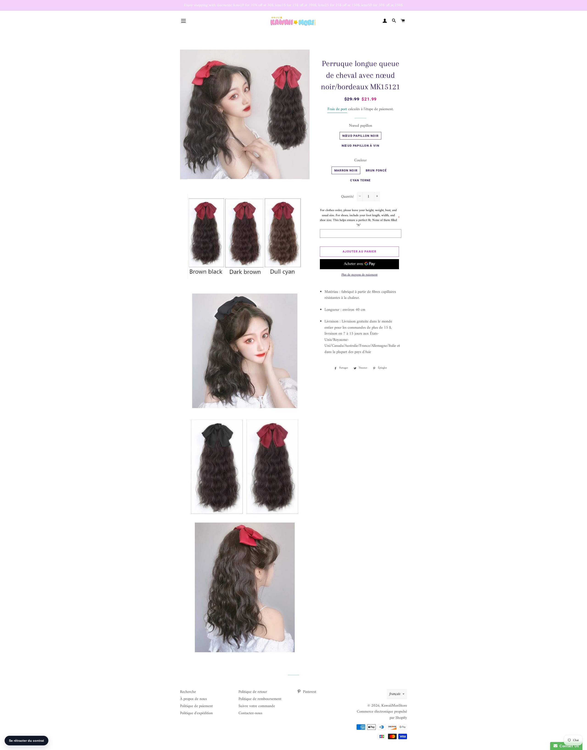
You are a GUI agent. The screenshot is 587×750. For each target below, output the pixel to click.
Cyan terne (360, 180)
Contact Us (568, 746)
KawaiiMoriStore (394, 705)
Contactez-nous (250, 713)
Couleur (360, 160)
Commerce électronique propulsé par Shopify (382, 714)
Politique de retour (252, 691)
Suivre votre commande (256, 706)
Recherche (188, 691)
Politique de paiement (196, 706)
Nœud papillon (360, 126)
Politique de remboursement (259, 699)
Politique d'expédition (196, 713)
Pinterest (309, 691)
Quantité (347, 197)
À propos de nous (193, 699)
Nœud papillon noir (360, 135)
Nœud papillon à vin (360, 145)
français (394, 694)
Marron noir (345, 170)
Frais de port (337, 109)
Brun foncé (376, 170)
